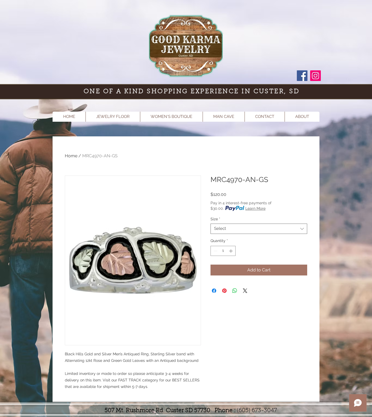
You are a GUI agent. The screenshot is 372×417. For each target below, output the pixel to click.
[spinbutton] (223, 251)
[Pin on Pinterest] (224, 290)
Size (215, 219)
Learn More (255, 208)
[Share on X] (245, 290)
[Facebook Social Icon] (302, 75)
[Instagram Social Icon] (315, 75)
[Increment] (231, 251)
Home (71, 155)
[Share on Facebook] (214, 290)
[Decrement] (214, 251)
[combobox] (259, 229)
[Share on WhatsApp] (234, 290)
